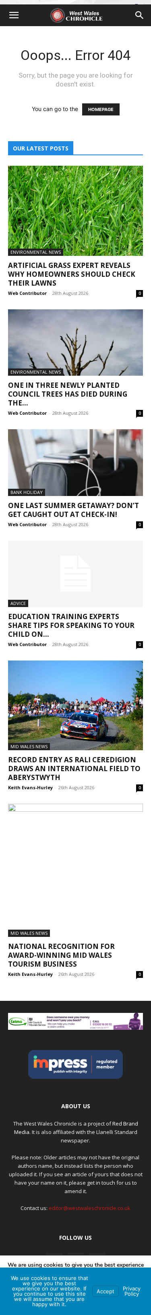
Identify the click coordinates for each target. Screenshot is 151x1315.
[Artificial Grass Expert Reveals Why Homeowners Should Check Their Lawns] (75, 210)
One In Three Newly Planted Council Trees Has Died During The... (67, 394)
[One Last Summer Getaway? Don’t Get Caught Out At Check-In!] (75, 462)
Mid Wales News (29, 746)
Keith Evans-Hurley (30, 787)
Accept (105, 1291)
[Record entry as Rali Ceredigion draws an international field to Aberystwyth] (75, 705)
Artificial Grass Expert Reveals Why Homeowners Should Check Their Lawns (71, 274)
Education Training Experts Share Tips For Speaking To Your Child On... (71, 625)
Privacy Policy (132, 1291)
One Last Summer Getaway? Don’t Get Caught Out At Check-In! (73, 510)
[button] (14, 15)
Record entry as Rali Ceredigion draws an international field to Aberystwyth (74, 768)
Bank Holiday (26, 492)
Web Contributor (27, 293)
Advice (18, 603)
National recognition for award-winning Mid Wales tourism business (61, 955)
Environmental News (35, 252)
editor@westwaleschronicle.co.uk (89, 1208)
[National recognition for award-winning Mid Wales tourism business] (75, 870)
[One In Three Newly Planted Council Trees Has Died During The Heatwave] (75, 342)
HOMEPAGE (101, 109)
